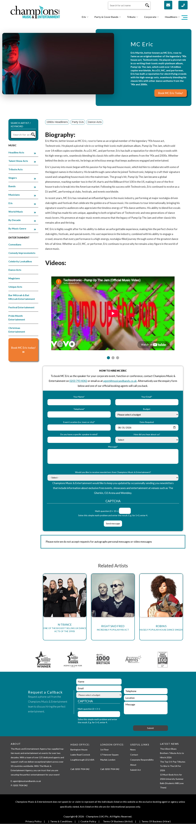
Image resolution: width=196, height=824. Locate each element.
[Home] (35, 11)
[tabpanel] (113, 311)
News (133, 749)
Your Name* (79, 396)
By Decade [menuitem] (14, 220)
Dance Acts (95, 122)
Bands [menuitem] (12, 186)
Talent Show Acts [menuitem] (18, 160)
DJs (84, 16)
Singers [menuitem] (12, 177)
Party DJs (78, 122)
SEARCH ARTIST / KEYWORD (21, 124)
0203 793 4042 (78, 380)
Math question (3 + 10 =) (107, 511)
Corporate (150, 16)
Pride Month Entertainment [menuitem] (16, 317)
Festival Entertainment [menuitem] (21, 307)
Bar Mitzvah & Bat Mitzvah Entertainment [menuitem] (21, 297)
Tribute (131, 16)
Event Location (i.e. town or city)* (79, 422)
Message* (113, 446)
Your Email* (146, 396)
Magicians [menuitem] (14, 278)
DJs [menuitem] (10, 203)
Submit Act (135, 770)
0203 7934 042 (82, 769)
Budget (146, 409)
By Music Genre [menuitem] (17, 228)
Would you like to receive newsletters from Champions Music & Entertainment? (113, 472)
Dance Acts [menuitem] (14, 269)
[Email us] (168, 5)
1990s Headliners (57, 122)
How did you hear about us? (147, 434)
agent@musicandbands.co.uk (120, 380)
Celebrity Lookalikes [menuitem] (20, 261)
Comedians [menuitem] (14, 244)
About (133, 764)
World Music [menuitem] (15, 211)
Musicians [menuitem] (14, 194)
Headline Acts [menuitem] (16, 152)
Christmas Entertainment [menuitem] (16, 329)
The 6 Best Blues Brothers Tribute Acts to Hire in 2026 (172, 753)
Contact (134, 754)
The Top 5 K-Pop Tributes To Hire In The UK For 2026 (172, 766)
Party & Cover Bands (106, 16)
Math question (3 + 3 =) (89, 709)
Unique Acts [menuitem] (15, 286)
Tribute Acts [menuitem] (15, 169)
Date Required (147, 422)
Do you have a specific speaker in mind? (79, 434)
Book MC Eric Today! (170, 93)
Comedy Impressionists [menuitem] (21, 252)
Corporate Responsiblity (142, 759)
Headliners (171, 16)
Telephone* (79, 409)
